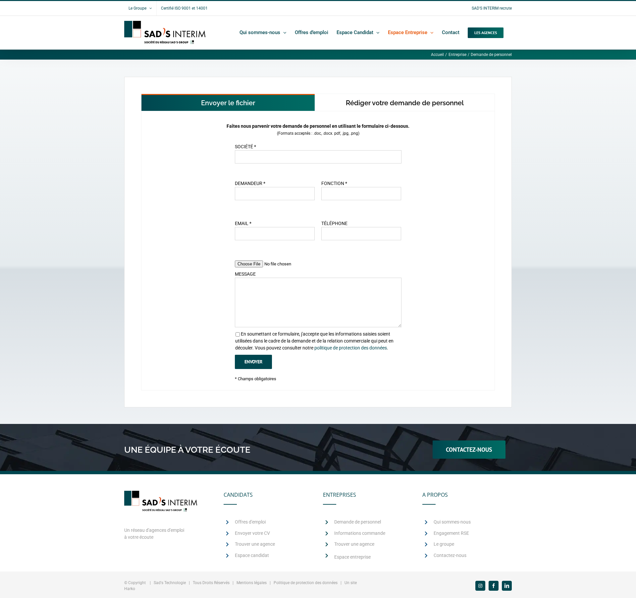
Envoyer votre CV (252, 533)
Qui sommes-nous (452, 522)
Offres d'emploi (250, 522)
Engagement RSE (451, 533)
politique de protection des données (350, 347)
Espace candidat (252, 555)
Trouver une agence (255, 544)
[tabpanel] (318, 251)
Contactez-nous (450, 555)
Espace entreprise (352, 557)
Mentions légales (252, 582)
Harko (129, 588)
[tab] (228, 102)
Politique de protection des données (306, 582)
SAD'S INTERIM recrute (492, 8)
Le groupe (444, 544)
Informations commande (359, 533)
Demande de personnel (357, 522)
